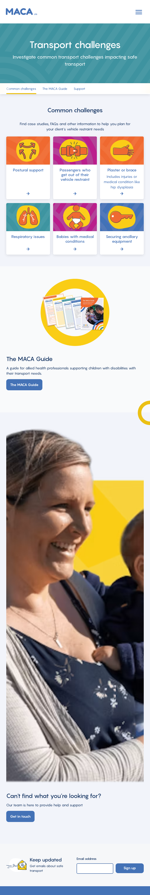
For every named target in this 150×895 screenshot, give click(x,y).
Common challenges (21, 89)
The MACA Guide (54, 89)
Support (79, 89)
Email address (86, 859)
